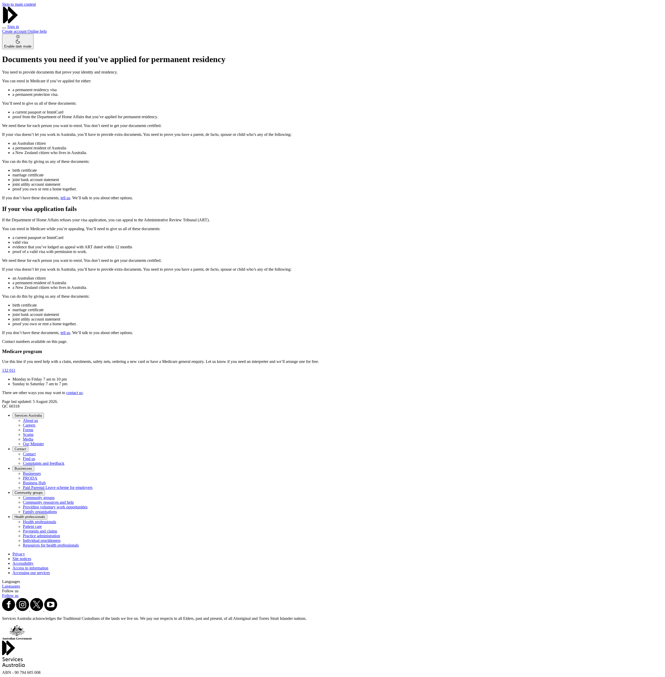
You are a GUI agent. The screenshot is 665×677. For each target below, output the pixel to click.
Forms (28, 430)
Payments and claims (40, 531)
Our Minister (33, 444)
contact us (74, 392)
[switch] (18, 41)
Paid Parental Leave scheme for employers (57, 487)
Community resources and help (48, 502)
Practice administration (41, 536)
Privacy (18, 554)
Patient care (32, 526)
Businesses (23, 468)
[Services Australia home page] (10, 22)
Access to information (30, 568)
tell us (65, 198)
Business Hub (34, 483)
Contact (20, 449)
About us (30, 420)
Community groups (29, 493)
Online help (37, 31)
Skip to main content (19, 4)
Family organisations (40, 511)
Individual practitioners (42, 540)
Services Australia (28, 415)
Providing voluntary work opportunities (55, 507)
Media (28, 439)
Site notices (21, 558)
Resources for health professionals (51, 545)
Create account (15, 31)
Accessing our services (31, 572)
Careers (29, 425)
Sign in (13, 26)
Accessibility (23, 563)
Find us (29, 458)
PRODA (30, 478)
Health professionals (30, 517)
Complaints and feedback (43, 463)
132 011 (8, 370)
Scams (28, 434)
